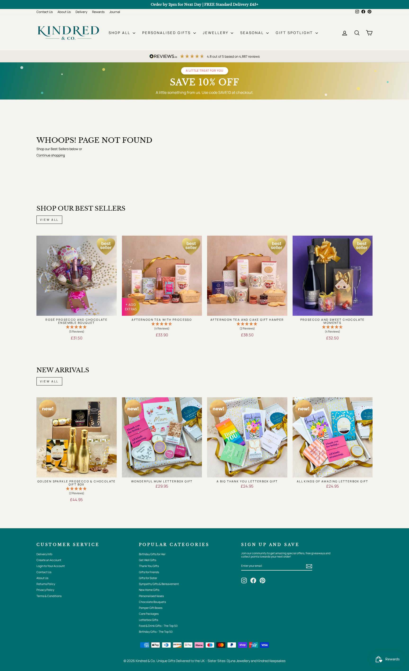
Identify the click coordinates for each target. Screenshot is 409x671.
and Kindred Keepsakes (268, 660)
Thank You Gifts (149, 566)
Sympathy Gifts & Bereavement (159, 584)
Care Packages (149, 614)
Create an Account (48, 560)
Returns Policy (45, 584)
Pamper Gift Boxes (150, 608)
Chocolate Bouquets (152, 602)
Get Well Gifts (147, 560)
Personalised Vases (151, 596)
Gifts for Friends (149, 572)
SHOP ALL (120, 32)
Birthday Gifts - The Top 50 (156, 632)
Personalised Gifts (167, 32)
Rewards (98, 12)
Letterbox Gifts (148, 620)
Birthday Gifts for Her (152, 554)
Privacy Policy (45, 590)
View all (49, 220)
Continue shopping (50, 155)
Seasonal (252, 32)
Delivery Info (44, 554)
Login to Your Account (50, 566)
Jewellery (216, 32)
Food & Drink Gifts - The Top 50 (158, 626)
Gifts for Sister (148, 578)
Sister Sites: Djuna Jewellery (229, 660)
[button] (76, 329)
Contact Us (44, 12)
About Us (64, 12)
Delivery (81, 12)
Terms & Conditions (49, 596)
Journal (114, 12)
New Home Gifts (149, 590)
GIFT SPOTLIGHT (295, 32)
